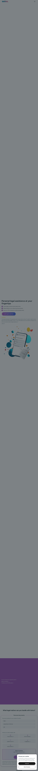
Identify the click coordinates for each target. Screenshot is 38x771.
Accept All (27, 763)
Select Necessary (27, 766)
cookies (26, 760)
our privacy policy (32, 760)
